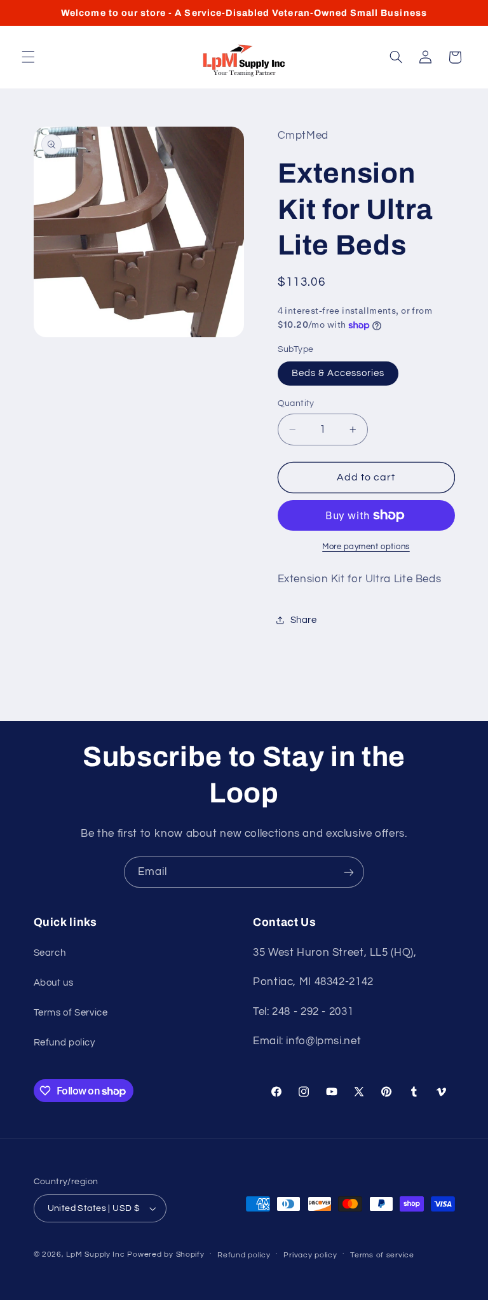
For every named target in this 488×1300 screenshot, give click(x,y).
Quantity (296, 403)
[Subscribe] (348, 872)
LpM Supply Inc (95, 1254)
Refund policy (64, 1042)
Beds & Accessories (338, 373)
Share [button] (303, 620)
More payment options (366, 547)
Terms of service (382, 1255)
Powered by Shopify (165, 1254)
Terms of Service (71, 1012)
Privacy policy (310, 1255)
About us (54, 983)
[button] (28, 57)
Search (50, 953)
